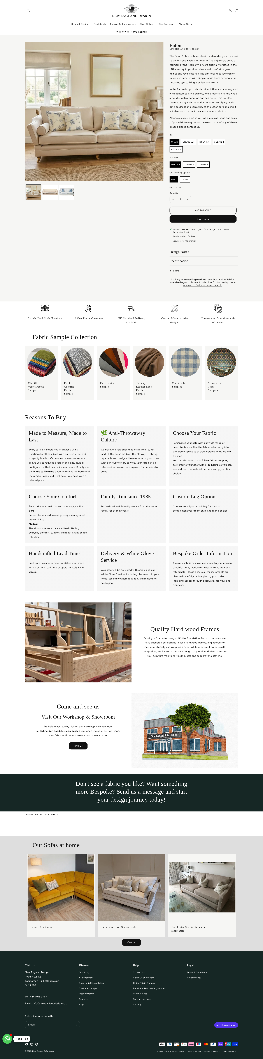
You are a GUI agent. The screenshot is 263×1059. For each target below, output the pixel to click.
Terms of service (194, 1051)
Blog (81, 1004)
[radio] (174, 142)
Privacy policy (178, 1051)
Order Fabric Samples (144, 983)
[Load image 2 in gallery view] (50, 192)
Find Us (78, 745)
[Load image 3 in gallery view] (66, 192)
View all (131, 942)
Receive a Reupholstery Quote (149, 988)
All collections (86, 977)
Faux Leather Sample (108, 385)
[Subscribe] (76, 1025)
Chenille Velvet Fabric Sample (36, 387)
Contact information (229, 1051)
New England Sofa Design (43, 1051)
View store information (184, 241)
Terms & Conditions (197, 972)
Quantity (174, 193)
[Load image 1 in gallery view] (33, 192)
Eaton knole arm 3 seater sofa (118, 927)
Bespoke (83, 999)
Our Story (84, 972)
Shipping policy (211, 1051)
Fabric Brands (140, 994)
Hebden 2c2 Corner (41, 927)
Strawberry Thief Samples (214, 387)
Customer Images (88, 988)
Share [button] (176, 270)
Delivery (137, 1004)
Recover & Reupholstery (91, 983)
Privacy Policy (194, 977)
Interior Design (87, 994)
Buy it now (203, 219)
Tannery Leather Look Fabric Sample (144, 388)
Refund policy (163, 1051)
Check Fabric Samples (180, 385)
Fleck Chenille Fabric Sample (69, 388)
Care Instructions (142, 999)
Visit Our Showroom (143, 977)
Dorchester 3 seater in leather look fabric (189, 929)
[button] (28, 10)
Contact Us (139, 972)
